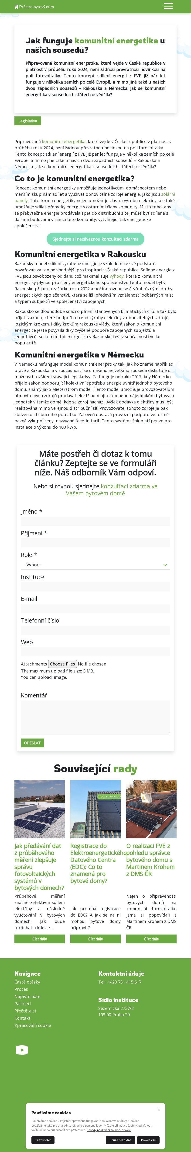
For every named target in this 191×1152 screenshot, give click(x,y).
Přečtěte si (25, 1011)
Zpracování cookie (32, 1025)
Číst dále (39, 939)
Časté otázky (27, 982)
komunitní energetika (63, 141)
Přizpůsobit (43, 1140)
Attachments (34, 664)
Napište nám (27, 996)
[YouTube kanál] (21, 1044)
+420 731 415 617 (124, 982)
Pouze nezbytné (120, 1140)
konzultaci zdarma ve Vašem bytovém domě (111, 489)
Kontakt (22, 1018)
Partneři (22, 1003)
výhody (117, 276)
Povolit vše (148, 1140)
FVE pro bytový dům (36, 6)
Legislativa (27, 120)
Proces (21, 989)
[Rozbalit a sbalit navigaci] (168, 6)
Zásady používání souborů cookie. (109, 1130)
